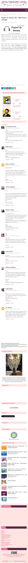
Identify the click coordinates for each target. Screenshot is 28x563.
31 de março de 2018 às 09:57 (13, 269)
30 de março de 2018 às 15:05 (13, 188)
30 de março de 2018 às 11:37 (13, 148)
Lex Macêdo (8, 307)
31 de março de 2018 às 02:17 (13, 211)
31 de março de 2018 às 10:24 (13, 309)
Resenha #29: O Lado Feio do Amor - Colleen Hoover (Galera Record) (17, 452)
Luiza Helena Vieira (6, 22)
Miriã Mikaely (9, 146)
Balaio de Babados (7, 554)
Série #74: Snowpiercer (13, 497)
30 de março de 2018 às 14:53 (13, 165)
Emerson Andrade (10, 267)
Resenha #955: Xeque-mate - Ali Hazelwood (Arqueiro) (17, 487)
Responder (8, 142)
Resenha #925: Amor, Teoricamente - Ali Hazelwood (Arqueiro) (17, 446)
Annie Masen (9, 289)
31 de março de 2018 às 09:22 (13, 235)
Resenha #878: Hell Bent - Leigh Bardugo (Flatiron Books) (17, 464)
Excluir (12, 142)
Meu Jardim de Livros (13, 261)
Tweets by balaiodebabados (7, 419)
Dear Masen (8, 301)
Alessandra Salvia (10, 126)
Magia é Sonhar (9, 164)
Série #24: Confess (12, 480)
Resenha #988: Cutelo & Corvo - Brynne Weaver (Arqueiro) (17, 493)
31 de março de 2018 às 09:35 (13, 253)
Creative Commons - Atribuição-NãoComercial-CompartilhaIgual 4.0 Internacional (14, 556)
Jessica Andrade (10, 187)
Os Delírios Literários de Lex (17, 317)
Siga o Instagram (9, 203)
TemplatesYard (11, 561)
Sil (6, 234)
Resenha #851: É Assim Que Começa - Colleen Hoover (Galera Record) (17, 470)
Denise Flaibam (9, 210)
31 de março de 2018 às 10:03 (13, 290)
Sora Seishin (9, 251)
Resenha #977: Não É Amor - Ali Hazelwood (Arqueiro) (17, 458)
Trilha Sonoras (10, 14)
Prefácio (7, 245)
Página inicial (3, 14)
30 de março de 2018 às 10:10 (13, 128)
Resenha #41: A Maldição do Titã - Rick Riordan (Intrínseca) (17, 475)
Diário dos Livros (9, 202)
